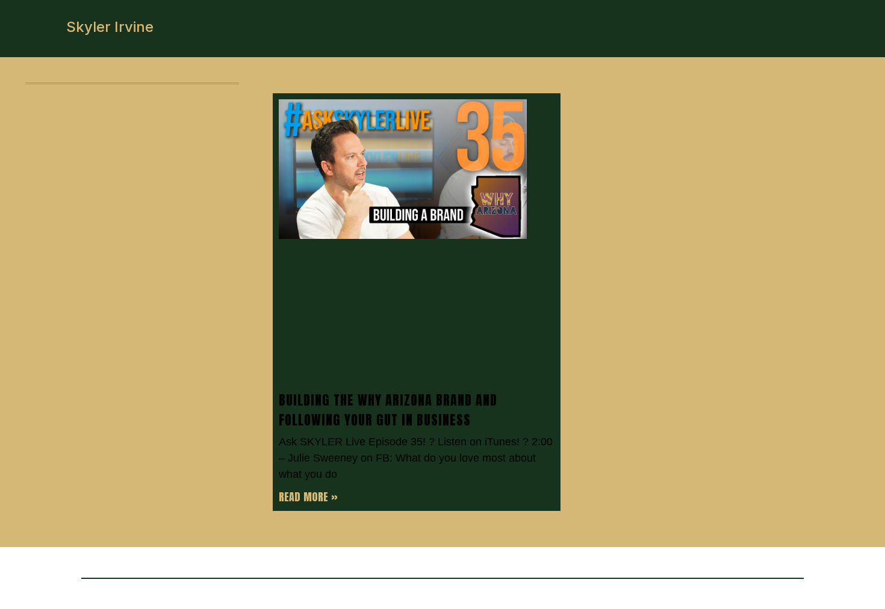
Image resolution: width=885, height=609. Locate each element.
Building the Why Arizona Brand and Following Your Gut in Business (388, 410)
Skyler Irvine (110, 27)
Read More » (308, 497)
